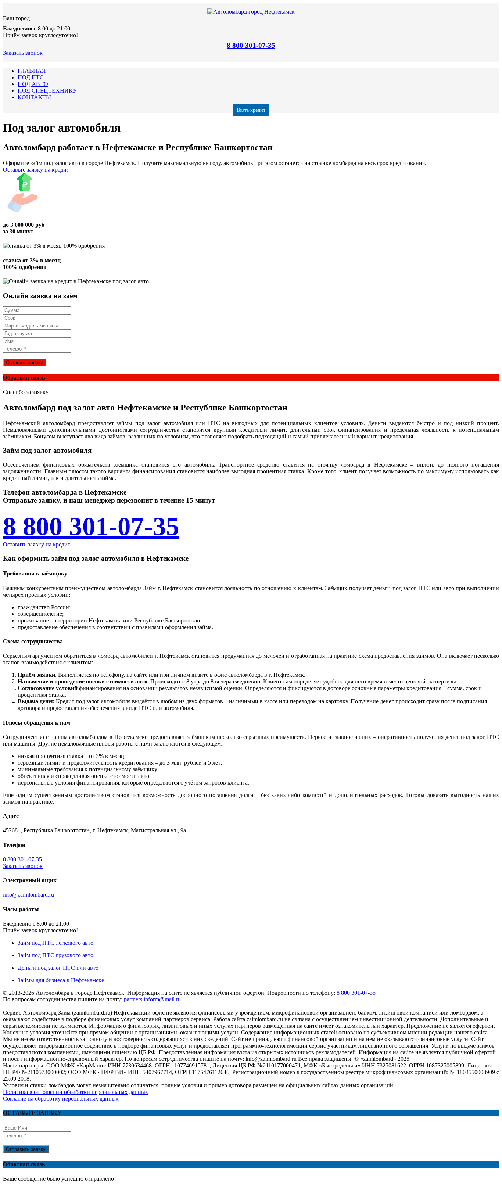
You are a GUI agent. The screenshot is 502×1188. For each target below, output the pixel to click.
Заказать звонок (23, 53)
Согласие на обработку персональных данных (61, 1098)
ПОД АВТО (33, 84)
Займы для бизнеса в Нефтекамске (61, 980)
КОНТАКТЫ (34, 97)
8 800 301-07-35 (251, 45)
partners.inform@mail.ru (152, 999)
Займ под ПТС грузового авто (55, 955)
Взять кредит (251, 110)
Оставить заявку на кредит (36, 544)
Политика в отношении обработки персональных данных (75, 1092)
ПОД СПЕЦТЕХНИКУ (47, 90)
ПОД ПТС (31, 77)
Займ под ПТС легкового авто (55, 943)
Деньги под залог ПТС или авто (58, 968)
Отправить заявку (26, 1149)
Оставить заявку (24, 362)
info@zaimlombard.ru (28, 894)
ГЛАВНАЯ (32, 71)
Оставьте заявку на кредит (36, 169)
